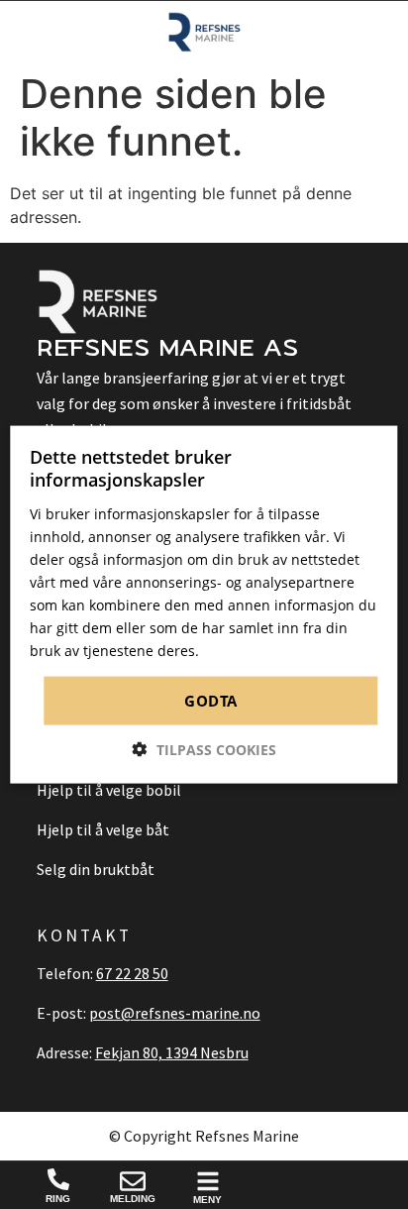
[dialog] (203, 605)
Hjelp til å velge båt (103, 829)
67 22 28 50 (132, 973)
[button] (204, 748)
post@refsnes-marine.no (174, 1013)
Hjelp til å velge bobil (109, 790)
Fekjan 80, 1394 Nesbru (172, 1052)
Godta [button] (210, 701)
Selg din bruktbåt (95, 869)
